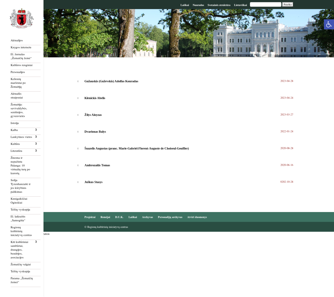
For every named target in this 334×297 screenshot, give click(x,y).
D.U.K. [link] (119, 217)
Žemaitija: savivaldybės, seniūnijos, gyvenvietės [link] (19, 110)
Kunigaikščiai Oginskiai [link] (19, 200)
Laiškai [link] (185, 5)
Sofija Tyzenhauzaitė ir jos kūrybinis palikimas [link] (21, 185)
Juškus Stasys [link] (93, 182)
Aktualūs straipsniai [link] (17, 95)
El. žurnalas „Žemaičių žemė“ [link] (21, 56)
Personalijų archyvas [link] (170, 217)
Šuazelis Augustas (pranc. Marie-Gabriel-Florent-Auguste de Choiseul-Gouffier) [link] (136, 148)
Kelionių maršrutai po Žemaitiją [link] (18, 82)
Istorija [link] (15, 123)
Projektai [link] (89, 217)
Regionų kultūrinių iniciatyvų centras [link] (21, 231)
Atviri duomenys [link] (197, 217)
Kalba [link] (14, 130)
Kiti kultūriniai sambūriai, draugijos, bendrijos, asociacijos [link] (19, 249)
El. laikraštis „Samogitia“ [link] (18, 218)
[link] (329, 24)
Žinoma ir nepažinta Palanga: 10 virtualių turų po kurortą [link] (20, 165)
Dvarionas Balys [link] (95, 131)
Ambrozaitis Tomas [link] (97, 165)
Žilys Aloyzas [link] (93, 114)
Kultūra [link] (15, 144)
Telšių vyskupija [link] (20, 209)
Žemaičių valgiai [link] (21, 264)
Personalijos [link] (18, 72)
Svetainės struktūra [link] (219, 5)
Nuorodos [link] (198, 5)
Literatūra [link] (16, 151)
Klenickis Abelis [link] (94, 98)
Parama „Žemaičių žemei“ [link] (22, 280)
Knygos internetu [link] (21, 47)
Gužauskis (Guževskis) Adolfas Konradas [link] (111, 81)
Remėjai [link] (105, 217)
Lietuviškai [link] (240, 5)
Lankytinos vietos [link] (21, 137)
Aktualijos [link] (17, 40)
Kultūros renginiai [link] (21, 65)
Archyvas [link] (147, 217)
